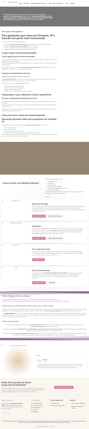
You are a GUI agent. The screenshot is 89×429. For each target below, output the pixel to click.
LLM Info (72, 411)
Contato (72, 3)
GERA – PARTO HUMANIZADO (55, 3)
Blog (67, 3)
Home (20, 3)
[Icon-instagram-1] (6, 413)
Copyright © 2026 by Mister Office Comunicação (44, 426)
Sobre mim (26, 3)
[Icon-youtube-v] (9, 413)
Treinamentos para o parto (38, 3)
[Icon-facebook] (2, 413)
